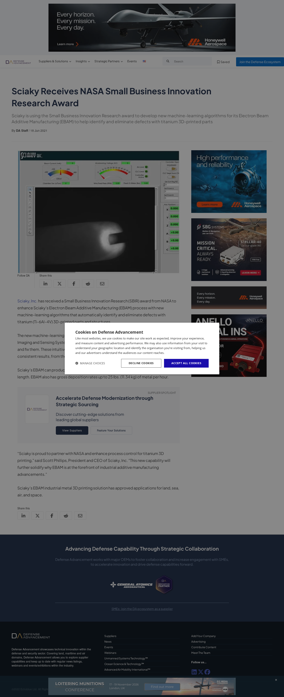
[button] (90, 363)
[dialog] (142, 348)
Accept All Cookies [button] (186, 363)
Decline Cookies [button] (141, 363)
